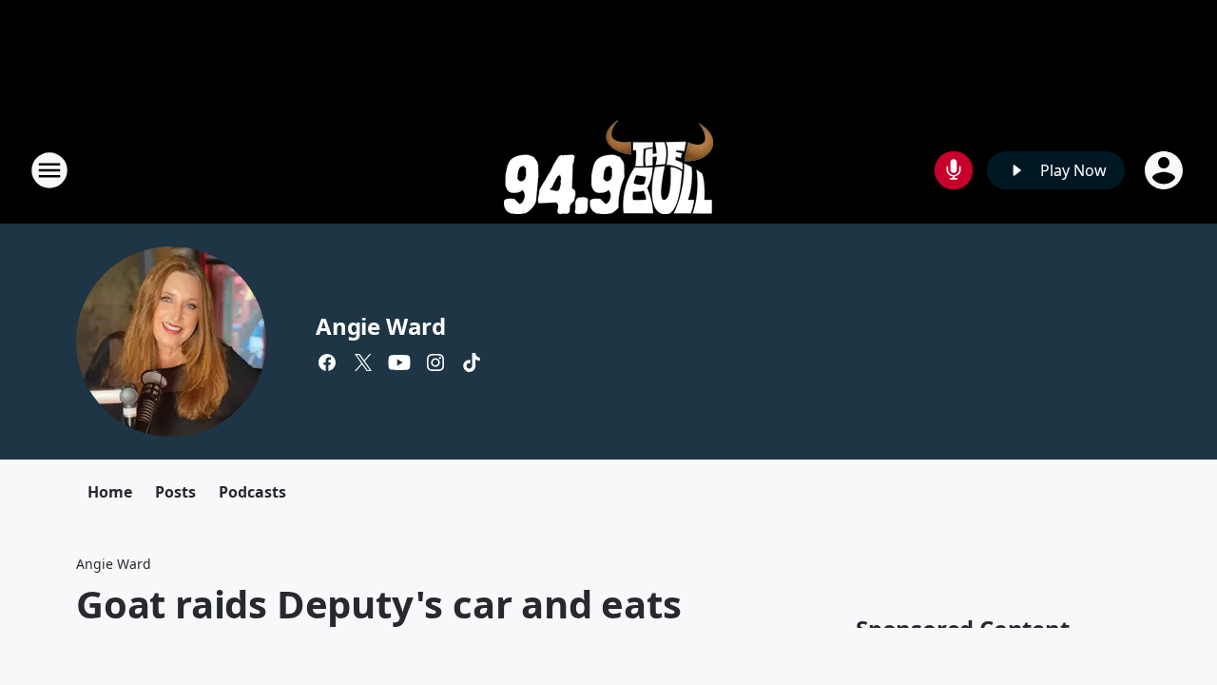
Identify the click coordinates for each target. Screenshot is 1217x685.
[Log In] (1166, 170)
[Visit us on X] (363, 362)
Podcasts (252, 491)
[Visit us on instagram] (435, 362)
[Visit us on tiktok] (471, 362)
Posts (175, 491)
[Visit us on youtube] (399, 362)
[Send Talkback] (954, 170)
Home (109, 491)
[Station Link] (608, 170)
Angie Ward (381, 326)
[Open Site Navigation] (49, 170)
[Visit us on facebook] (327, 362)
